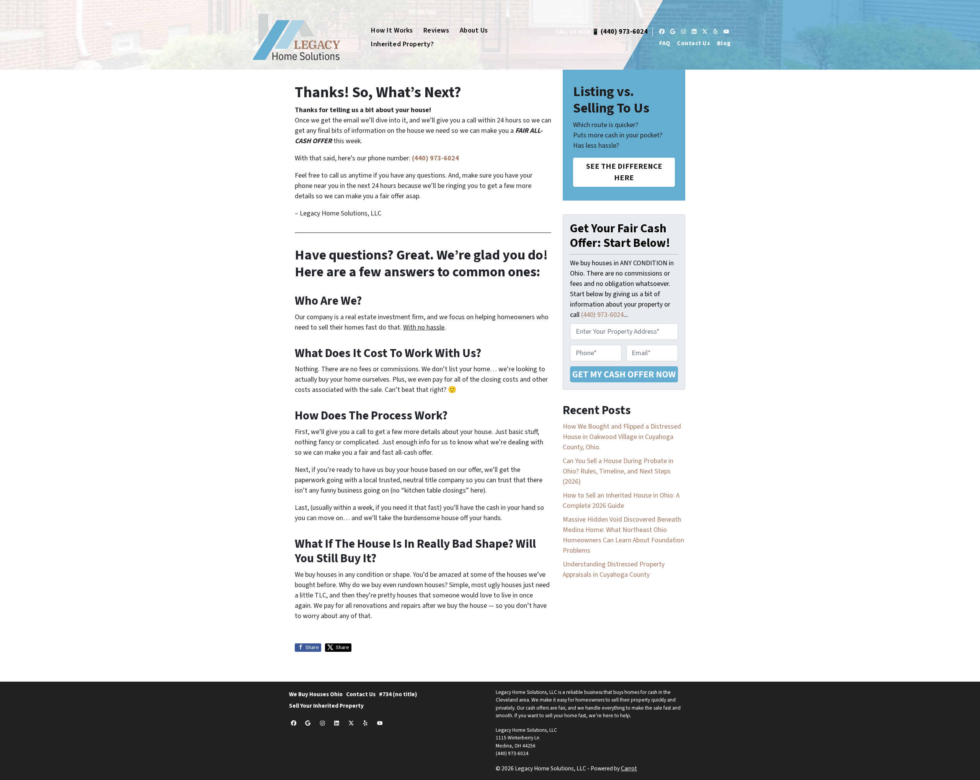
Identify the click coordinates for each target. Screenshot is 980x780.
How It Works (392, 30)
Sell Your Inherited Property (326, 706)
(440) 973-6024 (624, 31)
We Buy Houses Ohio (316, 694)
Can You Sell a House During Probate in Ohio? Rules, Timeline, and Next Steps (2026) (618, 471)
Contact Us (693, 43)
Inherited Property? (402, 44)
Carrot (629, 768)
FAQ (664, 43)
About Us (474, 30)
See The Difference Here (624, 172)
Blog (724, 43)
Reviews (436, 30)
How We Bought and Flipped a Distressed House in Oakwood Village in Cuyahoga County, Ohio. (622, 437)
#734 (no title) (398, 694)
